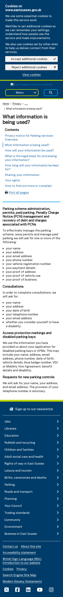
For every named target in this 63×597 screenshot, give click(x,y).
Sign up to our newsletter (34, 409)
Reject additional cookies (29, 67)
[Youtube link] (39, 590)
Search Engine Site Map (19, 575)
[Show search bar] (51, 92)
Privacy (16, 103)
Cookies (8, 569)
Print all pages (19, 192)
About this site (31, 546)
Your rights (12, 180)
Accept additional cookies (29, 59)
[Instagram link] (51, 590)
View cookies (31, 74)
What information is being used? (27, 145)
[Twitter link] (6, 590)
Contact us (10, 546)
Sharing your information (22, 175)
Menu (20, 92)
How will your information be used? (29, 150)
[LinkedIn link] (28, 590)
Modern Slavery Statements (22, 581)
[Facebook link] (17, 590)
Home (6, 103)
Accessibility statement (19, 552)
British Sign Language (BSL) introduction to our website (22, 560)
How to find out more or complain (28, 186)
